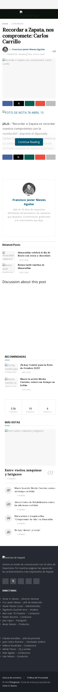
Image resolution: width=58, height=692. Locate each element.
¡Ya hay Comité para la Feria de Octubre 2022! (36, 366)
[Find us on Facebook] (5, 581)
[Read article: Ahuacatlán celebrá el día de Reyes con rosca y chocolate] (8, 255)
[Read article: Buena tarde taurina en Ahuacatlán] (8, 268)
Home (5, 23)
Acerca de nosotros (11, 677)
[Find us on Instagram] (21, 581)
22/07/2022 (26, 390)
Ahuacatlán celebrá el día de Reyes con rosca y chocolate (34, 254)
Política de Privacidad (37, 677)
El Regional (14, 682)
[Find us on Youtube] (29, 581)
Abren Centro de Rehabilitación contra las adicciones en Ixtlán (34, 504)
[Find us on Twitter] (13, 581)
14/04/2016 (12, 54)
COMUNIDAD (17, 23)
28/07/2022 (26, 372)
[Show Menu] (3, 14)
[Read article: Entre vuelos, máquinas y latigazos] (30, 447)
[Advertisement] (29, 4)
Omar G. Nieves (9, 685)
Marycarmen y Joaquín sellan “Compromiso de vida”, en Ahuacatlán (34, 518)
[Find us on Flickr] (36, 581)
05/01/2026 (24, 260)
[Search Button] (54, 14)
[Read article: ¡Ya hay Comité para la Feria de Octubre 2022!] (11, 368)
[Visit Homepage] (29, 14)
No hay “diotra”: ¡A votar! (27, 530)
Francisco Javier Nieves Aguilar (28, 49)
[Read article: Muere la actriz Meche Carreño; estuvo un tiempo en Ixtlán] (11, 382)
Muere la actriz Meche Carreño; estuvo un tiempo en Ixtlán (37, 382)
